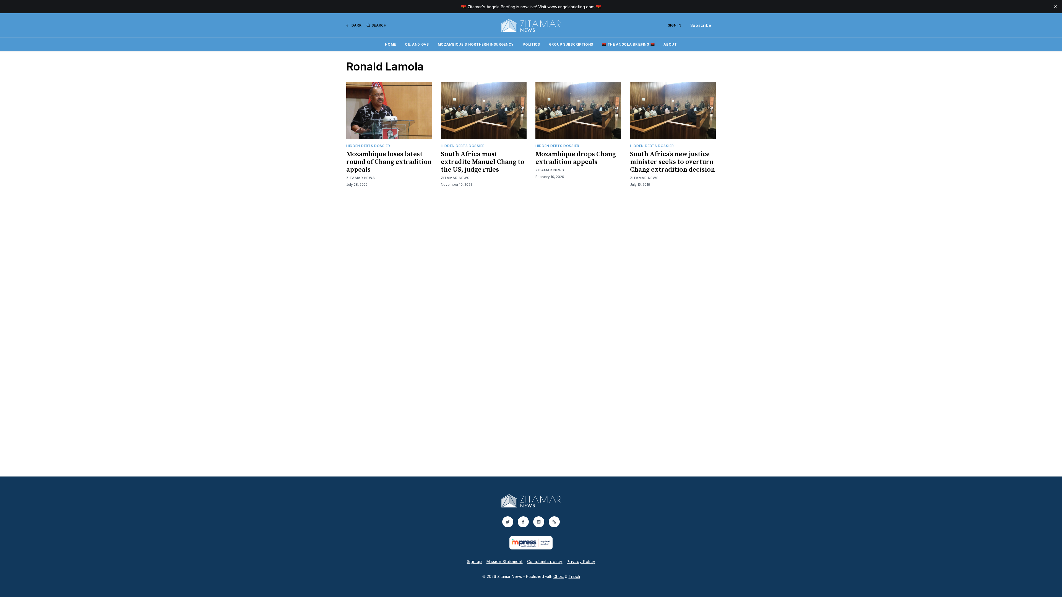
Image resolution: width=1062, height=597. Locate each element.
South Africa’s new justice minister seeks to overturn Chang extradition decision (672, 162)
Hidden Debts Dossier (368, 146)
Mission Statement (504, 561)
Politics (531, 44)
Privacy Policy (581, 561)
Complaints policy (545, 561)
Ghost (558, 576)
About (670, 44)
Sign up (474, 561)
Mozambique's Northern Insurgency (476, 44)
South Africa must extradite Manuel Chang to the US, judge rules (482, 162)
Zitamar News (360, 178)
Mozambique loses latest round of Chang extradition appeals (389, 162)
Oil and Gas (417, 44)
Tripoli (574, 576)
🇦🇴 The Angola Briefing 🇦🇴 (628, 44)
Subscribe (700, 25)
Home (390, 44)
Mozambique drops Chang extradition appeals (575, 158)
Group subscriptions (571, 44)
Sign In (674, 25)
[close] (1055, 6)
